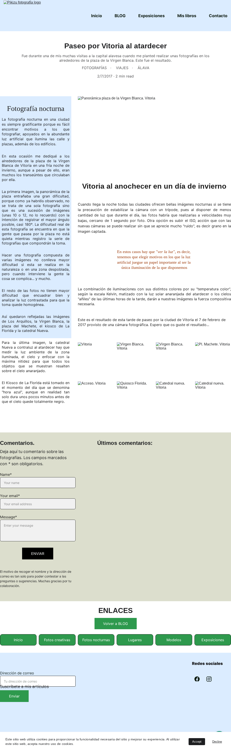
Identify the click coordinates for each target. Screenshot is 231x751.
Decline (217, 741)
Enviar (14, 696)
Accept (196, 741)
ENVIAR (37, 553)
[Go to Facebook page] (197, 679)
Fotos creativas (57, 640)
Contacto (218, 15)
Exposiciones (151, 15)
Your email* (10, 495)
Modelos (173, 640)
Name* (6, 474)
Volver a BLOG (115, 623)
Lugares (135, 640)
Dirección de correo (17, 673)
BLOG (120, 15)
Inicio (96, 15)
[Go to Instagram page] (209, 679)
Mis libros (186, 15)
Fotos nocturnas (96, 640)
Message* (8, 517)
